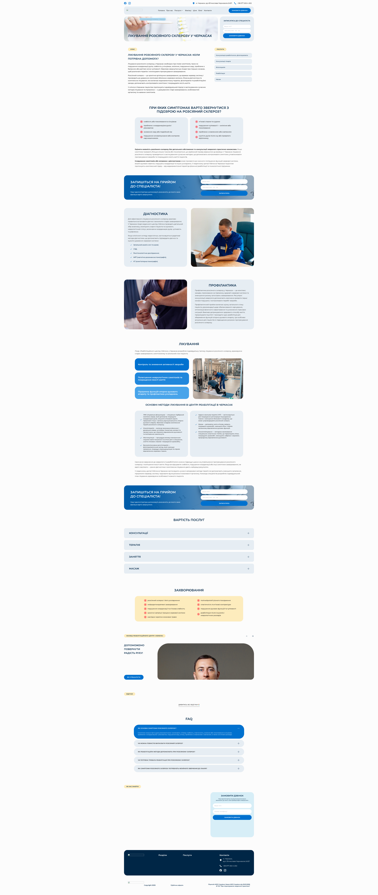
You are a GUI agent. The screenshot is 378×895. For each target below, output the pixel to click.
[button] (189, 533)
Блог (200, 10)
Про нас (169, 10)
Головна (161, 10)
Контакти (208, 10)
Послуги (177, 10)
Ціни (195, 10)
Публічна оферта (177, 885)
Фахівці (188, 10)
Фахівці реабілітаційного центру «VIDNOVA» (144, 636)
